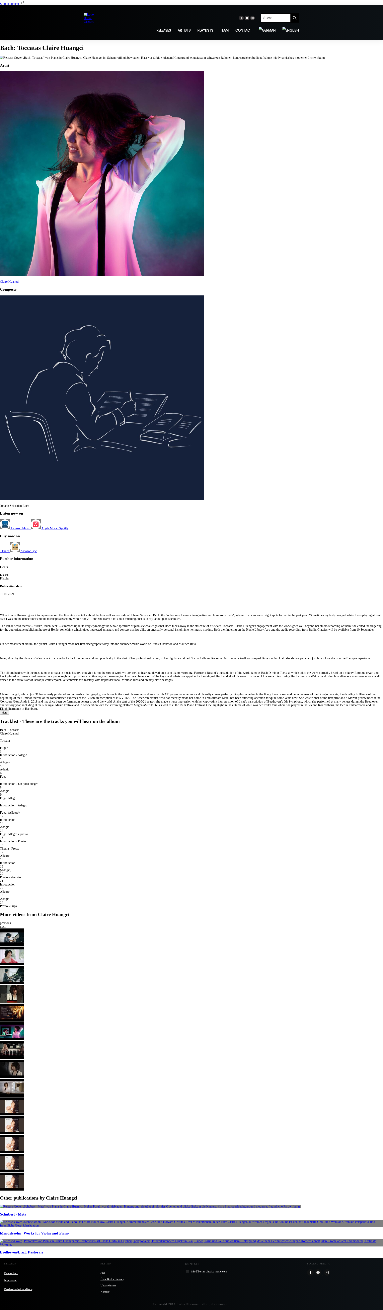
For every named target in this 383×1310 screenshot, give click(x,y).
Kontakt (105, 1291)
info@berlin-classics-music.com (209, 1271)
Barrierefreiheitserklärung (18, 1289)
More (4, 712)
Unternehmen (108, 1285)
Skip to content (10, 3)
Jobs (103, 1272)
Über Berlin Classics (112, 1279)
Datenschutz (11, 1273)
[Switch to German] (267, 30)
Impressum (10, 1280)
